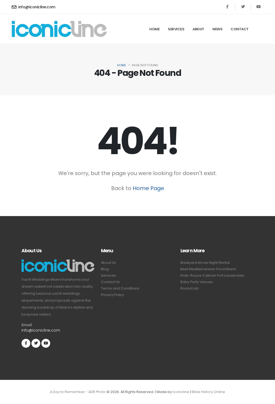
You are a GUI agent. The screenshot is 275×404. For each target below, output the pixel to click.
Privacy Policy (112, 294)
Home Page (148, 188)
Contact (240, 29)
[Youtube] (258, 6)
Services (176, 29)
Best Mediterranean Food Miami (208, 269)
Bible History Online (208, 392)
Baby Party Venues (196, 282)
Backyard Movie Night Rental (205, 262)
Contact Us (110, 282)
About (198, 29)
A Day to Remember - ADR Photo (78, 392)
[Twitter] (242, 6)
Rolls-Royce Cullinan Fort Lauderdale (212, 275)
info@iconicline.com (36, 7)
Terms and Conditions (120, 288)
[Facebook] (227, 6)
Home (154, 29)
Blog (105, 269)
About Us (108, 262)
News (217, 29)
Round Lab (189, 288)
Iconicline (181, 392)
